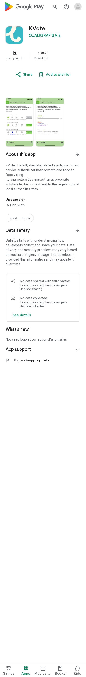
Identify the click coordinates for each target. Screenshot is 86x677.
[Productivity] (20, 218)
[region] (43, 55)
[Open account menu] (78, 6)
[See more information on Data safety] (77, 230)
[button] (22, 58)
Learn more (28, 285)
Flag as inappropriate (27, 360)
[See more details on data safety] (22, 315)
